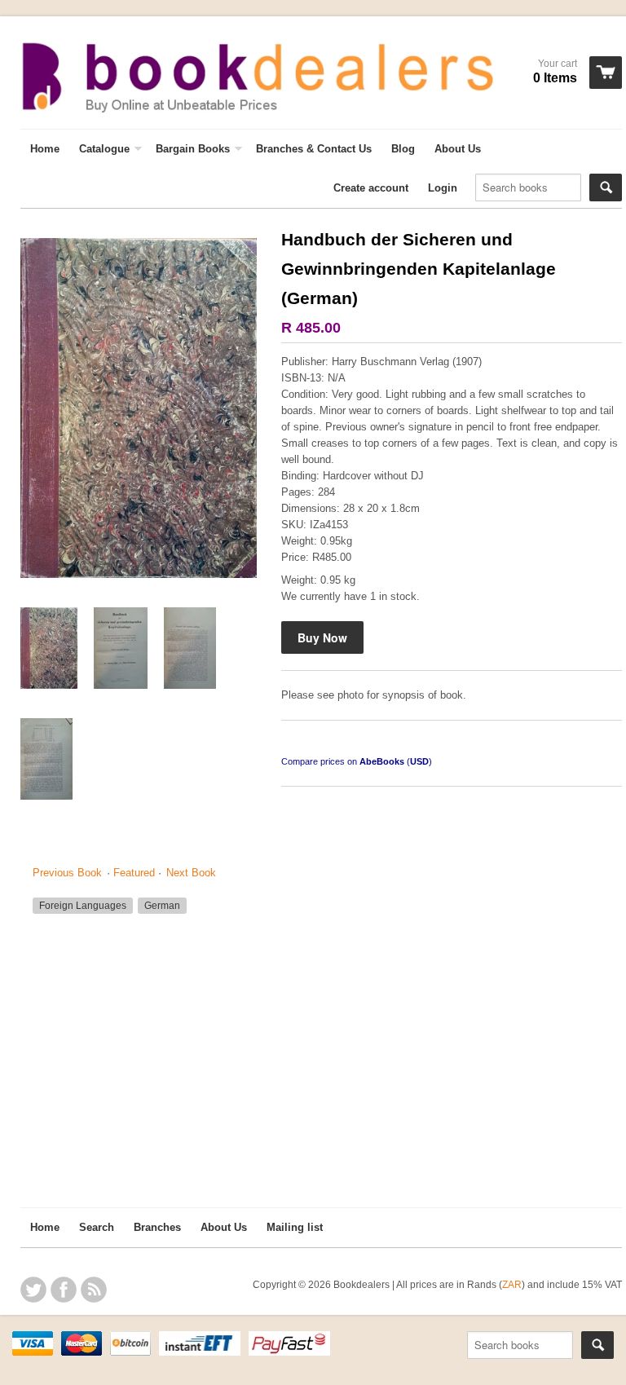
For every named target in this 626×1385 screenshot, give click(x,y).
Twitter (33, 1290)
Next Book (191, 873)
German (162, 905)
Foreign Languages (82, 905)
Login (442, 188)
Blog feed (94, 1290)
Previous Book (67, 873)
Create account (370, 188)
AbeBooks (381, 761)
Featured (134, 873)
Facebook (64, 1290)
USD (419, 761)
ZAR (512, 1284)
